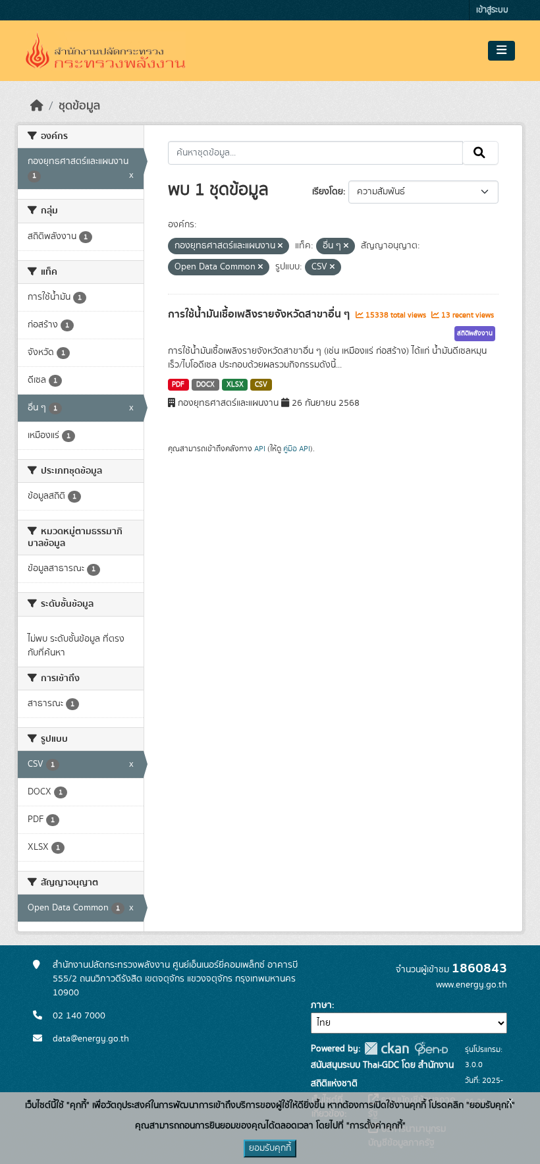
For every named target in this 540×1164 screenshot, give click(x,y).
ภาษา (321, 1005)
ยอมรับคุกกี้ (270, 1148)
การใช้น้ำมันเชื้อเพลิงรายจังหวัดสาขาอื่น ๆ (260, 314)
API (259, 449)
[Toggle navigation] (501, 51)
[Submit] (480, 153)
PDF (178, 384)
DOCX (205, 384)
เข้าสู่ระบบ (492, 10)
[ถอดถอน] (280, 246)
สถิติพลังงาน (475, 333)
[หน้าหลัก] (36, 106)
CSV (261, 384)
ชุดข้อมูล (79, 106)
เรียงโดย (327, 191)
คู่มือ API (296, 449)
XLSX (235, 384)
